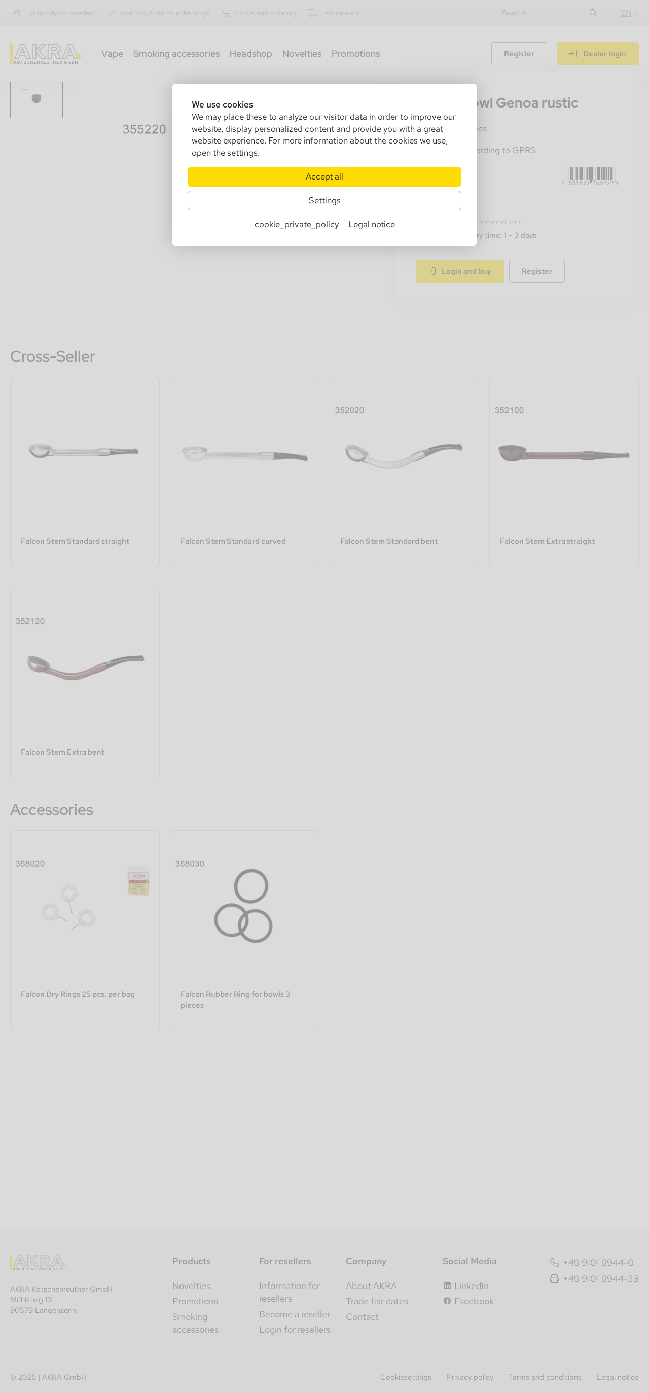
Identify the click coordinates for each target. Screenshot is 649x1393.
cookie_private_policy (297, 224)
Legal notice (371, 224)
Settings (325, 200)
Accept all (324, 176)
